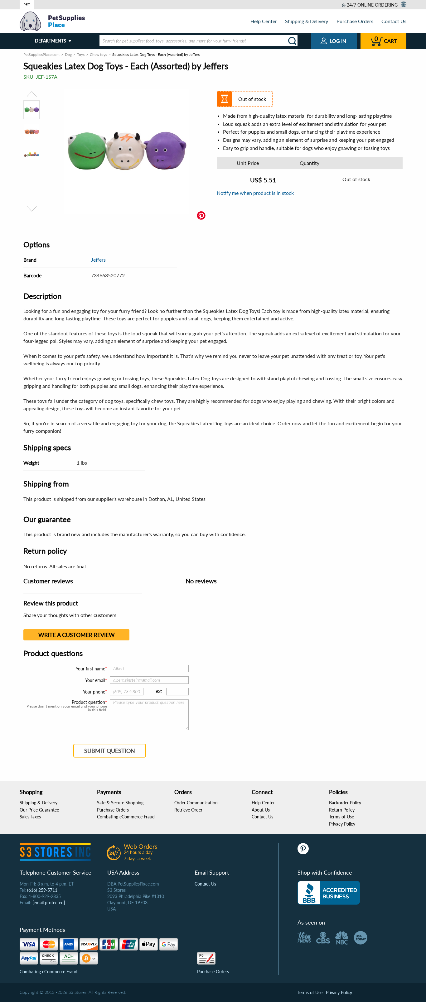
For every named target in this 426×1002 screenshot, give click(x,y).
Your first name (90, 668)
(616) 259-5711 (42, 890)
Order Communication (196, 802)
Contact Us (393, 21)
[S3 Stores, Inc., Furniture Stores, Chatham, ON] (329, 893)
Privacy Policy (342, 824)
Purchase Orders (354, 21)
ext (159, 691)
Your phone (94, 691)
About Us (261, 809)
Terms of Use (341, 816)
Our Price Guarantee (39, 809)
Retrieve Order (188, 809)
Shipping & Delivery (306, 21)
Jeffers (98, 260)
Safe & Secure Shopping (120, 802)
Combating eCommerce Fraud (126, 816)
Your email (95, 680)
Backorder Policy (345, 802)
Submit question (109, 750)
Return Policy (342, 809)
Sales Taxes (30, 816)
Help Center (263, 21)
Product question (88, 702)
